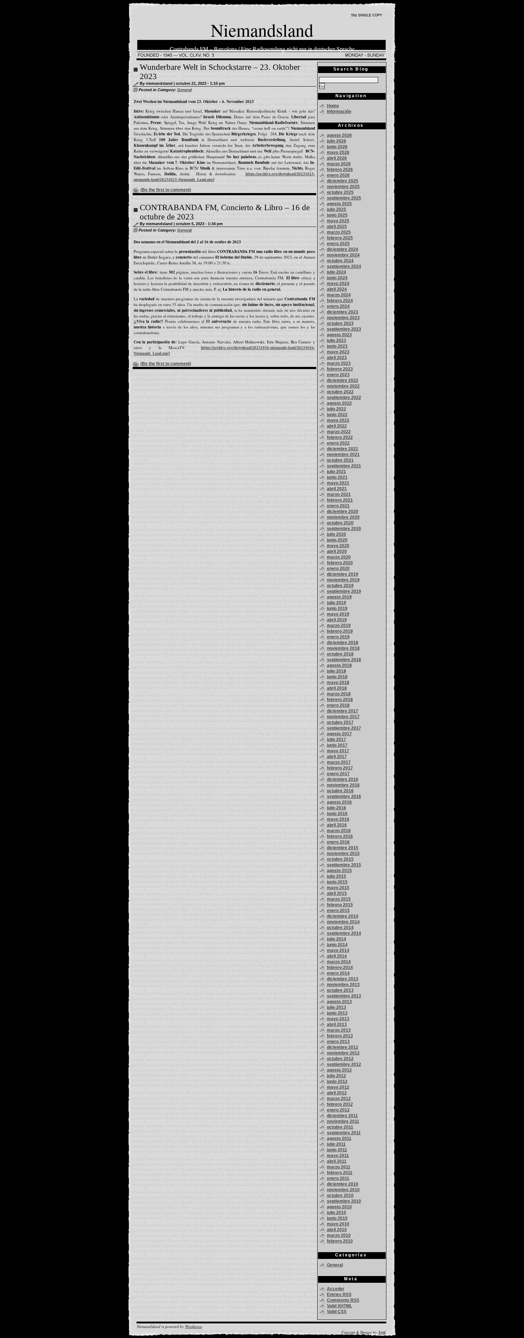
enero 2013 (338, 1041)
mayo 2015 (338, 887)
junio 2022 (337, 414)
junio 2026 (337, 146)
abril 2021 (337, 488)
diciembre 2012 (342, 1047)
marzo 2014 (339, 961)
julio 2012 (336, 1075)
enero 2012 (338, 1110)
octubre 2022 (340, 391)
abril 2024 (337, 289)
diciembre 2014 (342, 916)
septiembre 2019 (344, 591)
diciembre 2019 (342, 574)
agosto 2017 (339, 733)
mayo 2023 (338, 351)
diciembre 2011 (342, 1115)
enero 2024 (338, 306)
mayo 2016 (338, 819)
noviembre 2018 (343, 648)
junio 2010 (337, 1218)
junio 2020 (337, 540)
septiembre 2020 (344, 528)
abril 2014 (337, 956)
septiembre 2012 (344, 1064)
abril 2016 (337, 825)
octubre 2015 (340, 859)
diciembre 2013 (342, 978)
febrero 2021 (340, 500)
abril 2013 (337, 1024)
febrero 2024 (340, 300)
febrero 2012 (340, 1104)
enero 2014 (338, 973)
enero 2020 (338, 568)
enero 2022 (338, 443)
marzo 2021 (339, 494)
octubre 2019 (340, 585)
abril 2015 (337, 893)
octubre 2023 (340, 323)
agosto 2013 (339, 1001)
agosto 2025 (339, 203)
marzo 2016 (339, 830)
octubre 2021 (340, 460)
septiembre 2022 (344, 397)
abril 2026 (337, 158)
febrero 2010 (340, 1241)
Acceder (335, 1288)
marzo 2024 (339, 294)
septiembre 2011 (344, 1132)
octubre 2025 (340, 192)
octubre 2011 (340, 1127)
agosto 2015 (339, 870)
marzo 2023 (339, 363)
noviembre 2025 (343, 186)
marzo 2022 (339, 431)
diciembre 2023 (342, 312)
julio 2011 (336, 1144)
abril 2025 (337, 226)
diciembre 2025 (342, 180)
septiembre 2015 (344, 864)
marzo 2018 (339, 693)
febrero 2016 (340, 836)
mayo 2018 (338, 682)
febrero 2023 (340, 369)
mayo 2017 (338, 750)
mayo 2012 (338, 1087)
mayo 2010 (338, 1224)
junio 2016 (337, 813)
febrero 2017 (340, 768)
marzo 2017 (339, 762)
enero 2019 (338, 636)
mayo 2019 (338, 614)
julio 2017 (336, 739)
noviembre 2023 (343, 317)
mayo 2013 (338, 1018)
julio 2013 (336, 1007)
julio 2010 (336, 1212)
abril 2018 (337, 688)
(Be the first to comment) (165, 189)
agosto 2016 (339, 802)
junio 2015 (337, 882)
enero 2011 (338, 1178)
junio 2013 (337, 1013)
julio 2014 (336, 939)
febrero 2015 (340, 904)
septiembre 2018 (344, 659)
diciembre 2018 (342, 642)
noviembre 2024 (343, 255)
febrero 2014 (340, 967)
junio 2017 (337, 745)
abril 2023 (337, 357)
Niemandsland (262, 30)
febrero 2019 (340, 631)
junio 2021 (337, 477)
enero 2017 (338, 773)
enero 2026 (338, 175)
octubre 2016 (340, 790)
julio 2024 (336, 272)
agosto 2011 (339, 1138)
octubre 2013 (340, 990)
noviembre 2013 (343, 984)
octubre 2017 (340, 722)
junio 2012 (337, 1081)
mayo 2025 (338, 220)
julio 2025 (336, 209)
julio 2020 (336, 534)
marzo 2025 (339, 232)
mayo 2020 (338, 545)
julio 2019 (336, 602)
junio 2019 (337, 608)
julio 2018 (336, 671)
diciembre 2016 (342, 779)
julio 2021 (336, 471)
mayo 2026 (338, 152)
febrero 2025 (340, 237)
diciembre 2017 (342, 711)
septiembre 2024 (344, 266)
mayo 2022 (338, 420)
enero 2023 (338, 374)
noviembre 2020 (343, 517)
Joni (382, 1332)
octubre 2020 (340, 522)
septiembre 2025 (344, 198)
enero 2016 (338, 842)
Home (333, 105)
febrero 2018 (340, 699)
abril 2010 (337, 1229)
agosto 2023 (339, 334)
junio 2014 (337, 944)
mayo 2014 (338, 950)
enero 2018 (338, 705)
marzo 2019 (339, 625)
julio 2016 (336, 807)
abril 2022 (337, 426)
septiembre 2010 (344, 1201)
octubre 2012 (340, 1058)
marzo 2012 (339, 1098)
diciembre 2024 (342, 249)
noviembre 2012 (343, 1053)
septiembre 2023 (344, 329)
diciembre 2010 (342, 1184)
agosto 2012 (339, 1070)
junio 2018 (337, 676)
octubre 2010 (340, 1195)
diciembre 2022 (342, 380)
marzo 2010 (339, 1235)
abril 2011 (336, 1161)
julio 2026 (336, 141)
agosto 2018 (339, 665)
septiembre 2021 (344, 465)
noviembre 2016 (343, 785)
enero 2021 (338, 505)
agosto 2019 (339, 597)
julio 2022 (336, 408)
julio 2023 (336, 340)
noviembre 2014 (343, 921)
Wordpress (193, 1326)
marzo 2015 (339, 899)
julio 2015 (336, 876)
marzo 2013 (339, 1030)
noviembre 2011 (343, 1121)
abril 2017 (337, 756)
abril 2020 (337, 551)
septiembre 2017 (344, 728)
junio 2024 (337, 277)
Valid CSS (336, 1311)
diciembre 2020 (342, 511)
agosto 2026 (339, 135)
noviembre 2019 (343, 579)
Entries (339, 1294)
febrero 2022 (340, 437)
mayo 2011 (338, 1155)
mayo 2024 (338, 283)
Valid (339, 1305)
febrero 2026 (340, 169)
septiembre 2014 (344, 933)
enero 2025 (338, 243)
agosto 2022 (339, 403)
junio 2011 (337, 1149)
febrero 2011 (340, 1172)
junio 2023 (337, 346)
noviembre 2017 (343, 716)
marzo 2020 (339, 557)
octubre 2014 (340, 927)
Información (339, 111)
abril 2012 (337, 1092)
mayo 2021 (338, 483)
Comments (343, 1300)
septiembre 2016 (344, 796)
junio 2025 (337, 215)
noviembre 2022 (343, 386)
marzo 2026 (339, 163)
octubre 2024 (340, 260)
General (184, 90)
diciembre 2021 (342, 448)
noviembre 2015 (343, 853)
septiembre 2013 (344, 996)
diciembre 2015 (342, 847)
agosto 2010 (339, 1206)
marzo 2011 (338, 1167)
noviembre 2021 (343, 454)
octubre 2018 (340, 654)
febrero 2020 (340, 562)
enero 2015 (338, 910)
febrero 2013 (340, 1035)
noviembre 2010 (343, 1189)
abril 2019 (337, 619)
